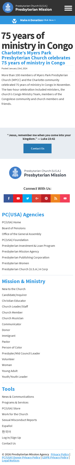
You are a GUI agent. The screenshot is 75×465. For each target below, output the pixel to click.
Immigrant (8, 336)
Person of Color (12, 347)
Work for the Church (15, 414)
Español (7, 426)
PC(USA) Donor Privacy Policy (21, 457)
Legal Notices (10, 460)
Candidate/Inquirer (14, 295)
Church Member (12, 312)
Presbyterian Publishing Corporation (25, 257)
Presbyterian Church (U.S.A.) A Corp (25, 269)
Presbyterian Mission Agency (20, 251)
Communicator (11, 324)
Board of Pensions (14, 228)
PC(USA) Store (11, 408)
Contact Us (37, 148)
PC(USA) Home (11, 222)
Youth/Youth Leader (15, 376)
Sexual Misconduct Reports (19, 420)
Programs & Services (15, 402)
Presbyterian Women (15, 263)
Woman (7, 365)
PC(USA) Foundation (15, 240)
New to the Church (14, 289)
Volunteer (8, 359)
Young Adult (10, 371)
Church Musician (12, 318)
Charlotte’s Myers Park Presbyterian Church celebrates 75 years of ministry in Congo (36, 58)
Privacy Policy (60, 454)
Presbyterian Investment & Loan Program (28, 246)
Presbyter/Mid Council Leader (21, 353)
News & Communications (18, 396)
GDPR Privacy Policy (55, 457)
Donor (6, 330)
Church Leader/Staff (15, 306)
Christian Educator (14, 300)
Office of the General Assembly (21, 234)
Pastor (6, 341)
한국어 (6, 431)
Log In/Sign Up (11, 437)
